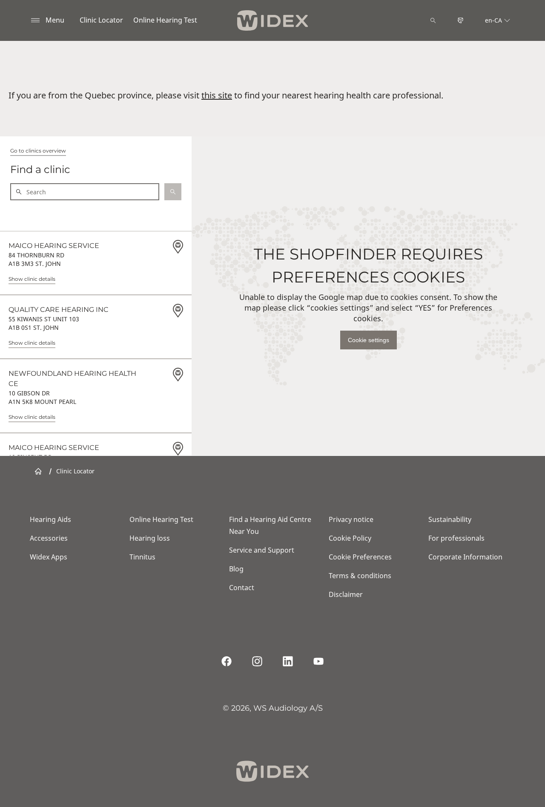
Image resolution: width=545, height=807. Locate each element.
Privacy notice (351, 519)
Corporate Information (465, 557)
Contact (241, 587)
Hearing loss (149, 538)
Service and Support (261, 550)
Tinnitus (142, 557)
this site (216, 95)
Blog (236, 569)
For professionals (456, 538)
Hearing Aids (50, 519)
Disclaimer (346, 594)
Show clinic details (32, 279)
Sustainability (449, 519)
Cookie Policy (350, 538)
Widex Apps (48, 557)
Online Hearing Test (165, 20)
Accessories (49, 538)
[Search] (433, 20)
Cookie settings (368, 340)
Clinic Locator (101, 20)
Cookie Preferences (360, 557)
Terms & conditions (360, 575)
